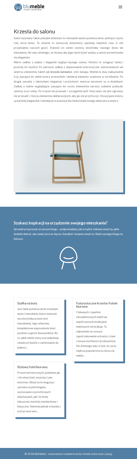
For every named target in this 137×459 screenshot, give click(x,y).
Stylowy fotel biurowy (32, 367)
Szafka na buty (27, 303)
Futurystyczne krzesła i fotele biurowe (97, 304)
